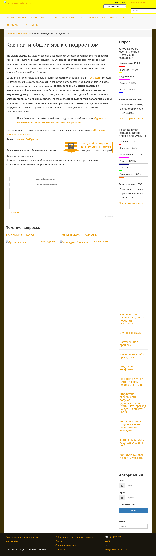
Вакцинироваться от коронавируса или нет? (132, 442)
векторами (95, 77)
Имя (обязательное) (45, 179)
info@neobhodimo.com (116, 549)
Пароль (122, 493)
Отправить (16, 213)
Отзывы (12, 24)
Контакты (31, 24)
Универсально (23, 33)
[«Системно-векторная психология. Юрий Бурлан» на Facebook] (130, 541)
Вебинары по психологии (26, 17)
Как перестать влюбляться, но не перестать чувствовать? (132, 318)
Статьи (128, 17)
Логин (122, 481)
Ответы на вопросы (102, 17)
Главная (10, 33)
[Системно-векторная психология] (130, 537)
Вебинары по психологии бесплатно (74, 537)
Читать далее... (48, 241)
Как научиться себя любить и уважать (132, 456)
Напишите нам (138, 2)
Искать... (123, 521)
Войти (133, 510)
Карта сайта (12, 541)
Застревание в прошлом (129, 343)
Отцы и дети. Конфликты (128, 367)
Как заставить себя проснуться (132, 355)
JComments (109, 216)
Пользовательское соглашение (22, 537)
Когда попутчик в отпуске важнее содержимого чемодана (130, 425)
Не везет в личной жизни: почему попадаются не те (131, 382)
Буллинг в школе (20, 235)
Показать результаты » (131, 118)
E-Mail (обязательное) (46, 184)
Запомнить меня (129, 505)
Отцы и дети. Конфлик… (80, 235)
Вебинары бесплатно (66, 17)
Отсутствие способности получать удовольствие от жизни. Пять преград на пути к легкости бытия (133, 403)
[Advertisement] (133, 256)
